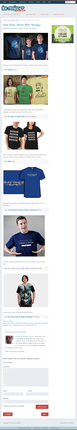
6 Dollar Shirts (19, 323)
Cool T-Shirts (70, 423)
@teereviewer (13, 351)
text (23, 325)
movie (11, 325)
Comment (6, 367)
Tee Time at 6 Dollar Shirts (16, 116)
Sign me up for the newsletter (14, 406)
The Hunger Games (30, 325)
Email (30, 391)
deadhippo (20, 339)
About (43, 2)
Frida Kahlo (44, 323)
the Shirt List (24, 343)
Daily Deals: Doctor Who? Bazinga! (22, 24)
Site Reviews (22, 2)
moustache (6, 325)
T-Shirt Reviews (13, 2)
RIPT (9, 161)
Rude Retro (45, 14)
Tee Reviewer (13, 28)
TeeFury (11, 69)
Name (5, 391)
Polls (49, 2)
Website (5, 398)
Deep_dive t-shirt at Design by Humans (20, 317)
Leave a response (32, 28)
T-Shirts (10, 321)
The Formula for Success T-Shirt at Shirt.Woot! (23, 210)
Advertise (30, 2)
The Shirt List (30, 14)
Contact (38, 2)
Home (4, 2)
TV (37, 325)
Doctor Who (37, 323)
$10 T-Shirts (10, 323)
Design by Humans (28, 323)
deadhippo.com (59, 14)
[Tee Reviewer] (13, 10)
